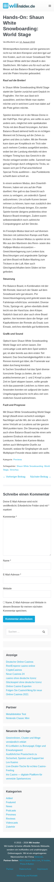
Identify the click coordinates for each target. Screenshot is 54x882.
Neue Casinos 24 (15, 674)
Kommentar (10, 516)
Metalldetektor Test (16, 714)
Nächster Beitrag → (40, 476)
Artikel (9, 798)
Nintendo (38, 857)
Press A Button (27, 864)
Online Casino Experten (19, 686)
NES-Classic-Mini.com (29, 860)
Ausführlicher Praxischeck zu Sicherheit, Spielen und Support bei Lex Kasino (25, 758)
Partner (9, 869)
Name (7, 560)
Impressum (42, 869)
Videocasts (12, 822)
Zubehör (10, 826)
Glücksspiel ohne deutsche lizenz (24, 682)
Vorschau (14, 470)
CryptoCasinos (14, 670)
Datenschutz (25, 869)
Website (7, 588)
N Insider (46, 860)
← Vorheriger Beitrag (14, 476)
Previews (17, 459)
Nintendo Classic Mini (17, 718)
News (9, 806)
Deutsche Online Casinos (19, 662)
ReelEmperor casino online (20, 666)
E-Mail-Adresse (12, 574)
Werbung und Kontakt (27, 875)
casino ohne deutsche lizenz (21, 678)
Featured (11, 802)
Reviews (10, 818)
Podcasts (11, 810)
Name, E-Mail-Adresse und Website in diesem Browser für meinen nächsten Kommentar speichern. (24, 606)
